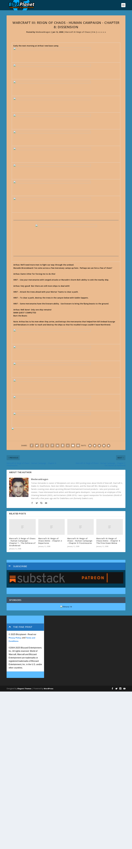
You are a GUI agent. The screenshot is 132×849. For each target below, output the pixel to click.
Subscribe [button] (20, 566)
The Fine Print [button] (22, 627)
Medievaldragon (43, 32)
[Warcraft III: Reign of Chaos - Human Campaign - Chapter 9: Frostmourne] (80, 527)
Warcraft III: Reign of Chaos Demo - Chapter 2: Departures (50, 540)
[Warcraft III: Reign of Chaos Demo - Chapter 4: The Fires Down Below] (109, 527)
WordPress (48, 688)
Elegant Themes (24, 688)
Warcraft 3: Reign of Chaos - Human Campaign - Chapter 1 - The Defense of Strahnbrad (22, 542)
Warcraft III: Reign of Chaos (77, 32)
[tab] (66, 566)
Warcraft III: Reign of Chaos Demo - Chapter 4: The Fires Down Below (108, 540)
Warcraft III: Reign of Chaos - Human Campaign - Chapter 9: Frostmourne (79, 540)
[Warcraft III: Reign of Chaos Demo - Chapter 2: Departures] (51, 527)
